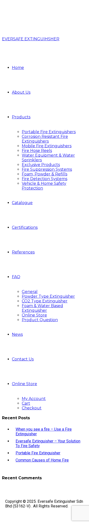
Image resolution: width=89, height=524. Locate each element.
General (30, 291)
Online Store (34, 315)
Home (18, 67)
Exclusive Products (41, 164)
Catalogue (22, 202)
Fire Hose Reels (37, 150)
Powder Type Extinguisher (48, 296)
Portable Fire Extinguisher (38, 453)
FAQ (16, 276)
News (17, 334)
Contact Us (23, 359)
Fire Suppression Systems (47, 169)
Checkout (32, 408)
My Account (34, 398)
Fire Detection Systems (44, 178)
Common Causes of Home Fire (42, 460)
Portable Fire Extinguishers (49, 131)
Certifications (25, 227)
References (23, 252)
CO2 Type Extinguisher (44, 301)
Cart (26, 403)
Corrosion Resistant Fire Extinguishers (45, 139)
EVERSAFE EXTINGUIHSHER (30, 39)
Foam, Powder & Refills (44, 174)
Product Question (40, 319)
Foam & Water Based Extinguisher (42, 308)
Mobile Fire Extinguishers (46, 146)
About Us (21, 92)
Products (21, 117)
